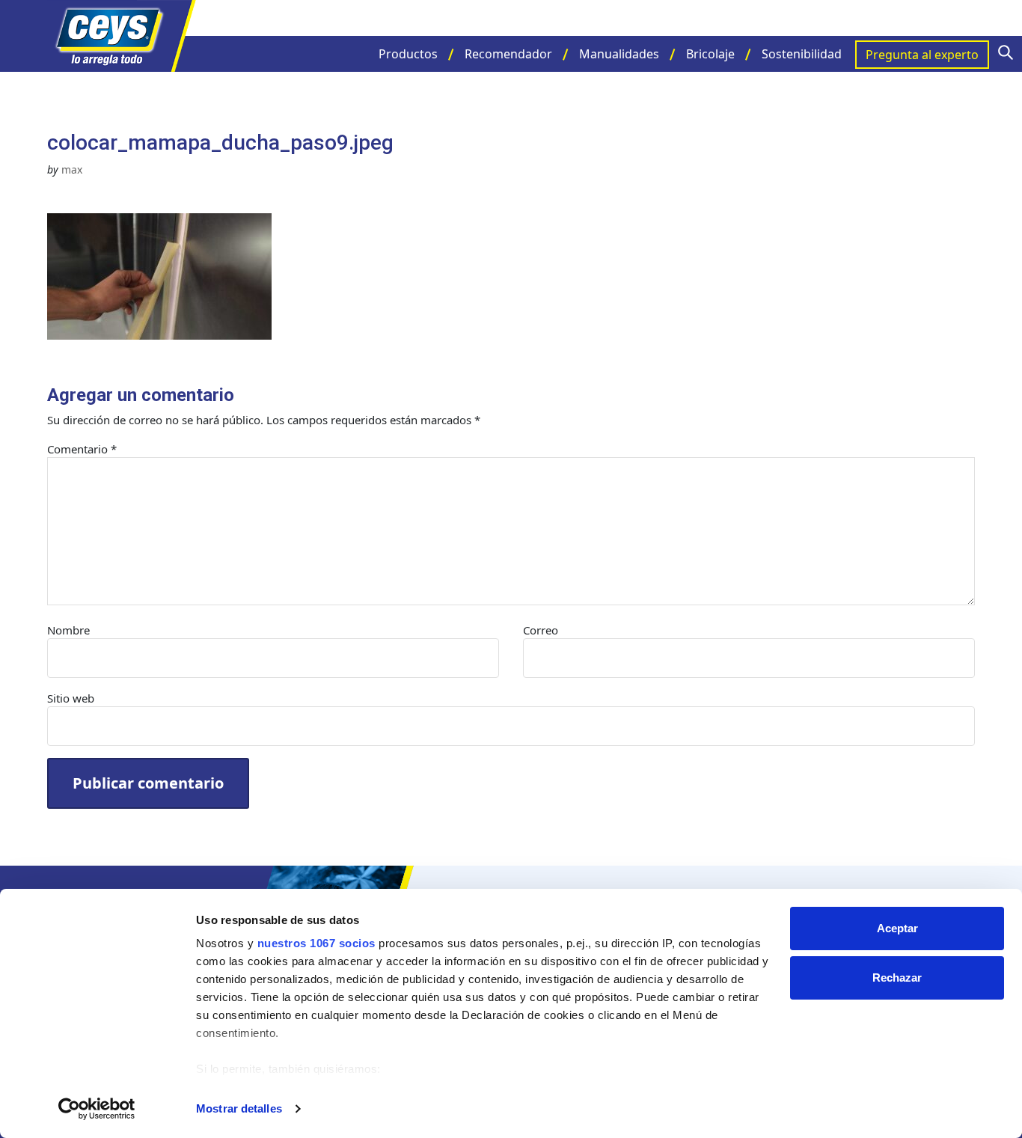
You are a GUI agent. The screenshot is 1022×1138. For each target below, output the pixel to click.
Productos (408, 54)
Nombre (68, 629)
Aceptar (897, 928)
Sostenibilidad (802, 54)
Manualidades (619, 54)
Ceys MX (122, 36)
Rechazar (897, 977)
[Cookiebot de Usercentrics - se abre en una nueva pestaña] (96, 1109)
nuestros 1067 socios (316, 943)
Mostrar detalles (239, 1108)
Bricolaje (710, 54)
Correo (540, 629)
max (71, 169)
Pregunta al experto (922, 54)
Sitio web (70, 698)
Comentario (82, 448)
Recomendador (508, 54)
